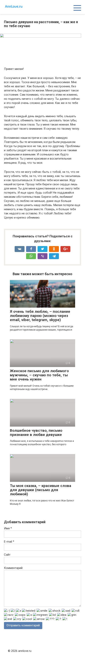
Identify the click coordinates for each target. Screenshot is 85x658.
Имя (8, 528)
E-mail (9, 541)
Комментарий (13, 568)
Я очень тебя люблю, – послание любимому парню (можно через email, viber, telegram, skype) (40, 315)
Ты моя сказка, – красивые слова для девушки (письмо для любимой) (40, 489)
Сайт (7, 554)
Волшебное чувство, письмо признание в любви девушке (36, 432)
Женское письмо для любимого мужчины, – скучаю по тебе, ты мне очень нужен (39, 375)
